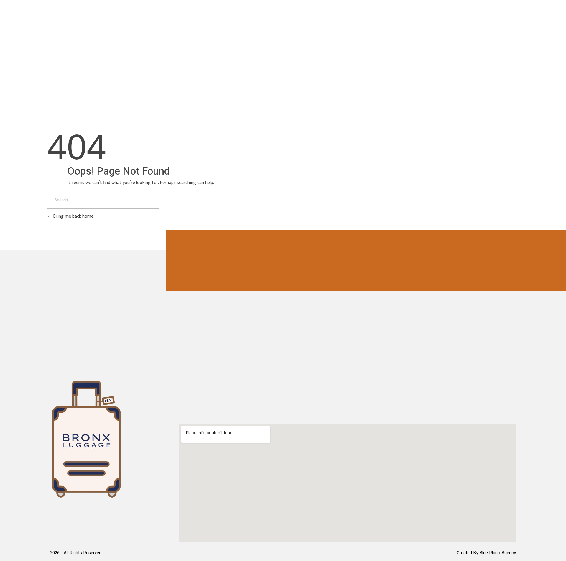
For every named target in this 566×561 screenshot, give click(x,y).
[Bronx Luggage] (86, 26)
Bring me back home (72, 216)
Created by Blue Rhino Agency (486, 552)
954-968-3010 (479, 28)
